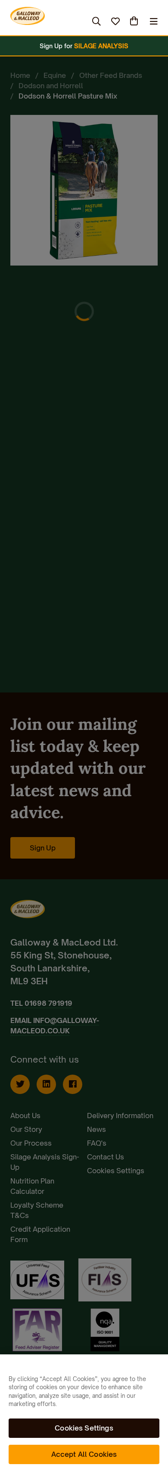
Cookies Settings (84, 1428)
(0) (135, 21)
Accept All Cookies (84, 1454)
